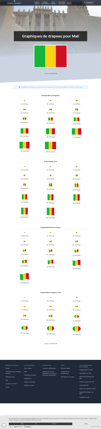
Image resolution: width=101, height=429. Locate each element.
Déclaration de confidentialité (65, 372)
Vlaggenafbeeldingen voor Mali (86, 393)
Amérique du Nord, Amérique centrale (13, 372)
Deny (22, 424)
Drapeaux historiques (29, 382)
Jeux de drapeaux (69, 2)
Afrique (7, 368)
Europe (7, 387)
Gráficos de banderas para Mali (86, 377)
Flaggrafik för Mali (84, 397)
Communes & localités (30, 375)
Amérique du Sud (10, 377)
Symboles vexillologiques (49, 368)
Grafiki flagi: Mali (83, 385)
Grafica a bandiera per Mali (86, 382)
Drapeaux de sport (29, 385)
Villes (25, 371)
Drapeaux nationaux (37, 2)
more (86, 424)
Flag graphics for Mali (85, 373)
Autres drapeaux (53, 2)
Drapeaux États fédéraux (45, 2)
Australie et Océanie (11, 383)
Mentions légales (65, 368)
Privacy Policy (97, 426)
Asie (7, 380)
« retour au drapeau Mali (50, 73)
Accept (54, 424)
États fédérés (28, 368)
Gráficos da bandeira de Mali (87, 388)
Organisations (27, 378)
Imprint (92, 426)
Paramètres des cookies (67, 377)
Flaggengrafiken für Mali (85, 370)
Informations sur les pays (62, 2)
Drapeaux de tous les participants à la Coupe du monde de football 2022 (49, 373)
